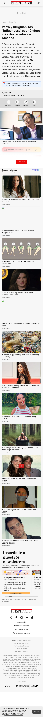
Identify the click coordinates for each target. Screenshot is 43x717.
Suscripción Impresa (21, 626)
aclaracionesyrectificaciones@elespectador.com (21, 668)
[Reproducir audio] (5, 162)
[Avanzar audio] (35, 166)
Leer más (21, 162)
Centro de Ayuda (21, 649)
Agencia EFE (6, 93)
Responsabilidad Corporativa (21, 640)
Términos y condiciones (21, 643)
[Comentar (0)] (26, 102)
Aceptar (36, 712)
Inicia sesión (8, 588)
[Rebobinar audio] (31, 166)
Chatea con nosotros (23, 633)
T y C (22, 599)
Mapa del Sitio (21, 622)
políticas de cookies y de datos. (13, 715)
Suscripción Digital (21, 629)
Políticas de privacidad (21, 646)
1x (38, 166)
